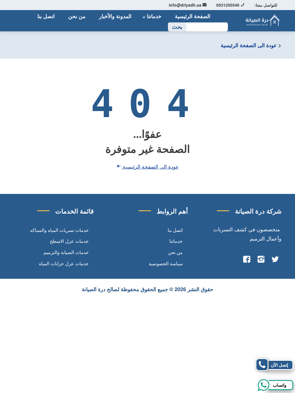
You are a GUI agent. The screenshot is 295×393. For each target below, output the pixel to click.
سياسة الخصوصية (166, 263)
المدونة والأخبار (115, 16)
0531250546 (228, 5)
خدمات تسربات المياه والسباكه (59, 230)
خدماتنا (154, 16)
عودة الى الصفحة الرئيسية (249, 45)
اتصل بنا (46, 16)
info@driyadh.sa (186, 5)
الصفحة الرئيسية (192, 16)
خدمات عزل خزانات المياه (64, 263)
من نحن (77, 16)
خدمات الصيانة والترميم (66, 252)
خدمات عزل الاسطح (69, 241)
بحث (177, 27)
